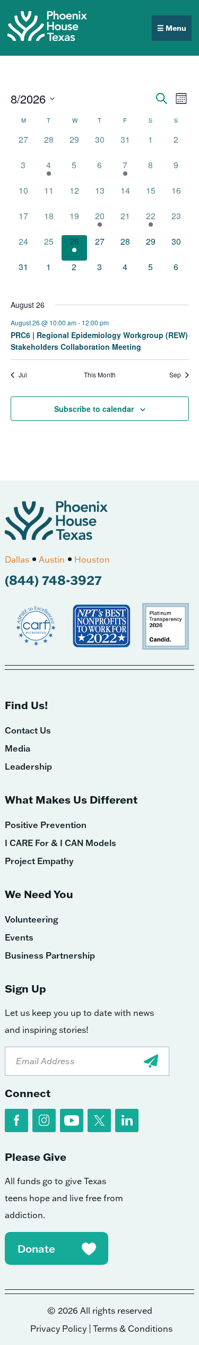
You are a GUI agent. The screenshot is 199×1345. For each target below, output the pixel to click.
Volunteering (31, 919)
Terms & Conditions (132, 1328)
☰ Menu (171, 28)
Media (17, 748)
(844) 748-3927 (53, 580)
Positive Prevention (45, 825)
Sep (175, 374)
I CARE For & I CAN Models (60, 843)
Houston (92, 559)
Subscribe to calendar (94, 408)
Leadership (28, 766)
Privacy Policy (58, 1328)
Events (19, 937)
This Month (100, 374)
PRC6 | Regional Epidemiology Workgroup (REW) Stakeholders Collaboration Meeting (99, 341)
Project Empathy (39, 861)
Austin (52, 559)
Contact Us (28, 730)
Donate (36, 1248)
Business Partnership (50, 955)
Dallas (17, 559)
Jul (23, 374)
